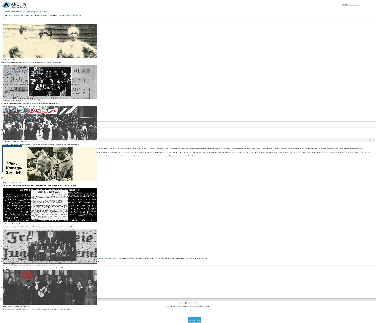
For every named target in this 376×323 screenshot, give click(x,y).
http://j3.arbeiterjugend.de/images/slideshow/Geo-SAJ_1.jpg (21, 118)
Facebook (372, 4)
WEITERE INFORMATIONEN (74, 15)
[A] (363, 5)
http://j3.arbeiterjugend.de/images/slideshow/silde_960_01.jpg (22, 100)
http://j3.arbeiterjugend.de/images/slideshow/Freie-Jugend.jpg (22, 109)
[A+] (365, 4)
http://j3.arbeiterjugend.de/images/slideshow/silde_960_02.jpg (22, 71)
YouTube (368, 4)
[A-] (361, 4)
